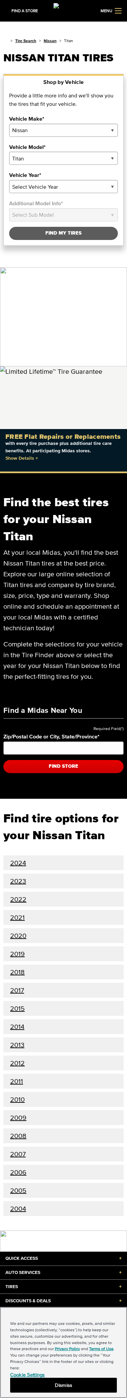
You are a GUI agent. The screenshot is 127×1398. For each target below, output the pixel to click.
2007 (18, 1154)
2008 (18, 1135)
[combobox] (63, 130)
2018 (17, 972)
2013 (17, 1044)
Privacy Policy (67, 1348)
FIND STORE (63, 766)
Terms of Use (101, 1348)
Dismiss (63, 1385)
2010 (17, 1099)
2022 (18, 899)
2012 (17, 1063)
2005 (18, 1190)
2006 (18, 1172)
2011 (16, 1081)
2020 (18, 935)
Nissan (50, 40)
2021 (17, 917)
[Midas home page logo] (64, 10)
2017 (17, 990)
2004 (18, 1208)
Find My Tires (63, 233)
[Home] (5, 40)
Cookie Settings (27, 1374)
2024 (18, 863)
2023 (18, 881)
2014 (17, 1026)
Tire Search (25, 40)
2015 (17, 1008)
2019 (17, 954)
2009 (18, 1117)
